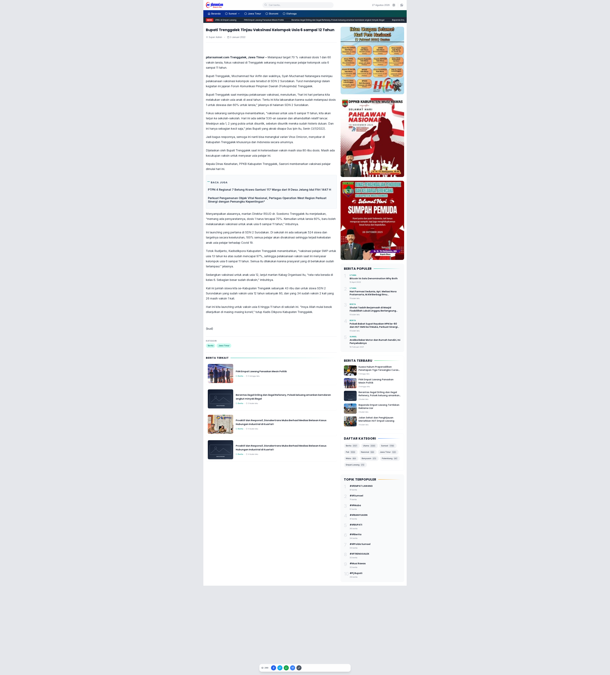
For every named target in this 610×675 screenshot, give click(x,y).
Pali (350, 452)
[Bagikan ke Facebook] (273, 667)
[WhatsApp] (401, 5)
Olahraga (291, 13)
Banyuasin (369, 458)
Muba (351, 458)
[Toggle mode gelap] (394, 5)
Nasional (367, 452)
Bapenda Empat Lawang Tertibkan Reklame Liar (403, 20)
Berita (210, 345)
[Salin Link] (299, 667)
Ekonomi (273, 13)
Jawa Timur (254, 13)
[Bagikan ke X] (279, 667)
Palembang (389, 458)
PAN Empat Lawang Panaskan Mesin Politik (252, 20)
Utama (369, 445)
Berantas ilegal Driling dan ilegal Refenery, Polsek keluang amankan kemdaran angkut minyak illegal (326, 20)
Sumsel (233, 13)
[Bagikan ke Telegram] (292, 667)
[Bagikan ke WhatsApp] (286, 667)
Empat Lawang (355, 465)
